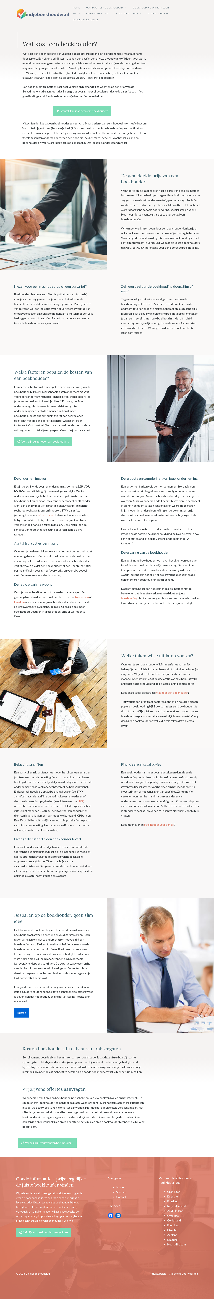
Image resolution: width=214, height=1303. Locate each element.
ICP (81, 801)
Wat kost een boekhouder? (91, 13)
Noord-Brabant (176, 1244)
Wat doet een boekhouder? (104, 7)
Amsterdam (81, 597)
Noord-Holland (176, 1206)
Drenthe (172, 1196)
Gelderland (174, 1220)
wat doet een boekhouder (172, 692)
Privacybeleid (158, 1273)
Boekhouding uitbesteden (151, 7)
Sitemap (121, 1192)
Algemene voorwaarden (184, 1273)
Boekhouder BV (158, 13)
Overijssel (173, 1215)
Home (76, 7)
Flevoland (173, 1225)
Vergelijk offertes (85, 19)
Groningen (173, 1191)
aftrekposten (46, 515)
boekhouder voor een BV (159, 824)
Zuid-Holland (175, 1211)
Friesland (172, 1201)
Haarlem (19, 602)
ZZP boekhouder (127, 13)
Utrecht (172, 1230)
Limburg (172, 1239)
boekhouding (129, 598)
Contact (121, 1197)
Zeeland (172, 1235)
